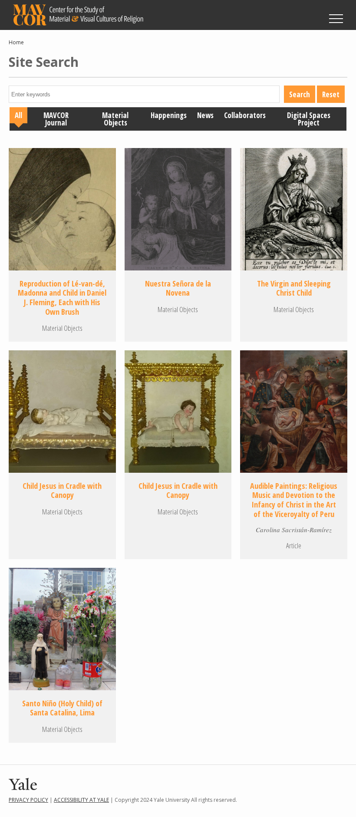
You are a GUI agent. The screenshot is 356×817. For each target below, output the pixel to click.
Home (16, 42)
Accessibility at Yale (81, 800)
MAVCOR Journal (56, 119)
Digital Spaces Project (308, 119)
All (18, 115)
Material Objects (115, 119)
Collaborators (245, 115)
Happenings (169, 115)
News (205, 115)
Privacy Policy (28, 800)
